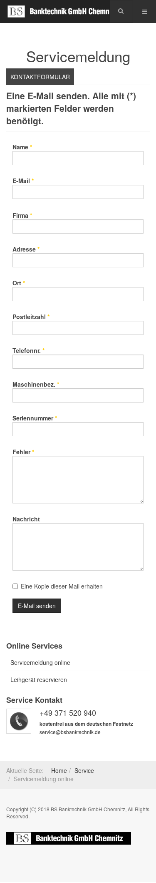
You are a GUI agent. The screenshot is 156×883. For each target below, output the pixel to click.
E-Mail (23, 180)
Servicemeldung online (40, 662)
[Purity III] (62, 11)
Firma (22, 215)
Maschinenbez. (35, 384)
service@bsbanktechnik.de (70, 731)
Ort (18, 283)
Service (84, 770)
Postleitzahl (31, 316)
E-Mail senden (37, 605)
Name (22, 147)
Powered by (68, 838)
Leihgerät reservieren (38, 679)
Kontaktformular (40, 77)
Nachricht (26, 519)
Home (59, 770)
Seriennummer (34, 418)
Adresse (26, 249)
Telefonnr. (28, 350)
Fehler (23, 452)
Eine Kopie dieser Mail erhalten (62, 586)
